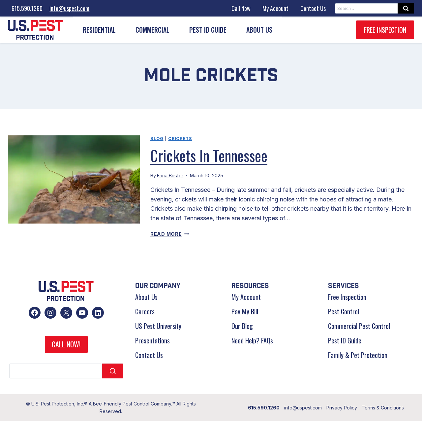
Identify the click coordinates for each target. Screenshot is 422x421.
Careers (145, 311)
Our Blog (242, 326)
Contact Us (313, 8)
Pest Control (343, 311)
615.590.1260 (27, 8)
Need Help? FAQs (252, 340)
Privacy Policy (341, 407)
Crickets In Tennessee (208, 155)
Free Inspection (385, 30)
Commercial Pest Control (359, 326)
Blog (157, 138)
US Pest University (158, 326)
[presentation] (74, 179)
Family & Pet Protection (357, 355)
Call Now (241, 8)
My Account (275, 8)
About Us (146, 297)
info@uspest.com (69, 8)
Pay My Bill (244, 311)
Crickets (180, 138)
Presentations (152, 340)
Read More (169, 234)
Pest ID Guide (207, 30)
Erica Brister (170, 175)
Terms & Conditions (383, 407)
